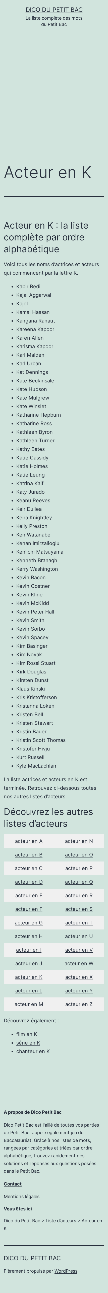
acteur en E (28, 895)
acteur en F (28, 909)
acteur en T (79, 923)
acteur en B (28, 855)
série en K (28, 1043)
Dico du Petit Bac (54, 9)
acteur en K (28, 977)
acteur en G (29, 923)
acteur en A (29, 841)
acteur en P (79, 868)
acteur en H (29, 936)
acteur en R (79, 895)
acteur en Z (79, 1004)
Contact (13, 1184)
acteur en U (79, 936)
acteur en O (79, 855)
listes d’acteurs (47, 797)
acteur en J (28, 963)
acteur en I (28, 950)
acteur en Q (79, 882)
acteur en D (29, 882)
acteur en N (79, 841)
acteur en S (79, 909)
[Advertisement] (54, 99)
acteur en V (79, 950)
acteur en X (79, 977)
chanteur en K (33, 1051)
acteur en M (29, 1004)
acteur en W (79, 963)
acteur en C (29, 868)
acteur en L (28, 991)
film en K (26, 1034)
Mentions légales (21, 1196)
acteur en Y (79, 991)
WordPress (66, 1271)
